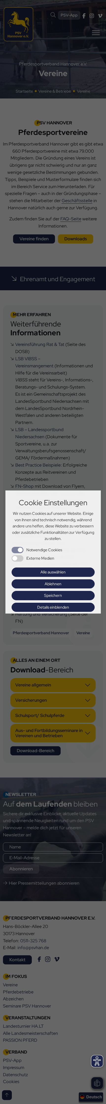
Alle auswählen (53, 572)
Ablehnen (53, 583)
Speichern (53, 595)
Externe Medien (40, 558)
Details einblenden (53, 607)
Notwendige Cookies (44, 549)
